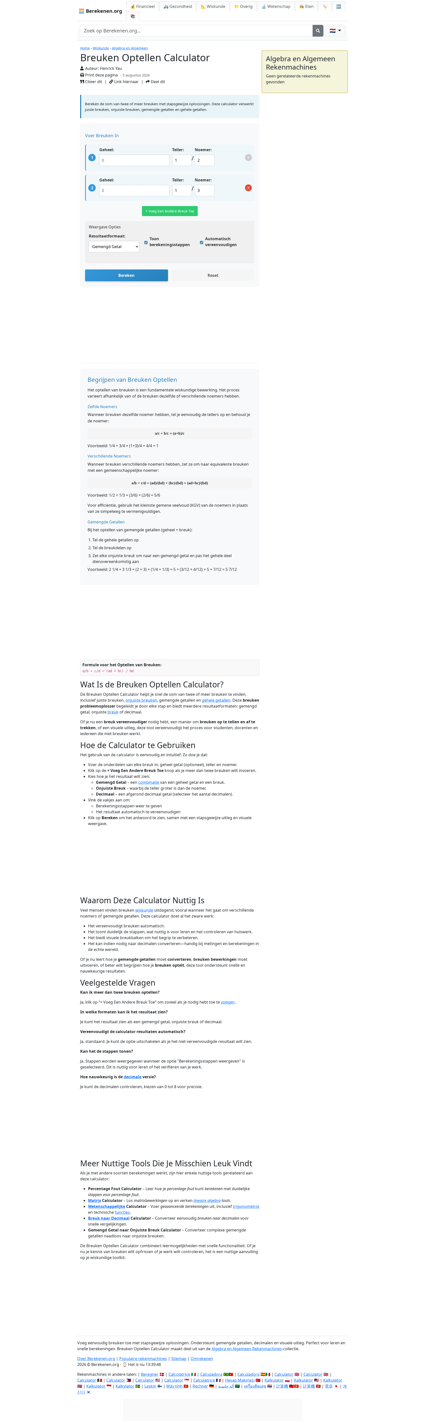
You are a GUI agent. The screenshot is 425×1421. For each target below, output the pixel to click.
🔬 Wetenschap (275, 6)
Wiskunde (101, 48)
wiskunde (144, 910)
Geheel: (106, 149)
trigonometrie (246, 1206)
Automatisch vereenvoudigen (221, 241)
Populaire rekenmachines (143, 1358)
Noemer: (203, 149)
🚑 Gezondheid (178, 6)
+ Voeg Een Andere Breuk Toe (170, 211)
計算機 (282, 1386)
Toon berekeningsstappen (170, 241)
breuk (113, 712)
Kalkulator (274, 1380)
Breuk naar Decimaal (109, 1218)
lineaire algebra (207, 1200)
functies (122, 1212)
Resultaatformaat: (107, 236)
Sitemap (178, 1358)
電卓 (329, 1386)
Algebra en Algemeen (130, 48)
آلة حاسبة (226, 1386)
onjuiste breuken (141, 700)
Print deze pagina (101, 75)
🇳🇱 (333, 30)
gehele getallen (216, 700)
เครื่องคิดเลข (255, 1386)
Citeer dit (93, 81)
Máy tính (174, 1386)
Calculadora (211, 1374)
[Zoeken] (318, 31)
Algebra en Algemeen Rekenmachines (247, 1348)
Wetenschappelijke (106, 1206)
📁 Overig (243, 6)
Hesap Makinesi (240, 1380)
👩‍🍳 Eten (306, 6)
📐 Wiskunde (213, 6)
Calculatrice (204, 1380)
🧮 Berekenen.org (100, 11)
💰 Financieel (142, 6)
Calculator (283, 1374)
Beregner (149, 1374)
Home (85, 48)
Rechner (200, 1386)
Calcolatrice (179, 1374)
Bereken (126, 275)
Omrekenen (202, 1358)
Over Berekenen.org (96, 1358)
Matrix (94, 1200)
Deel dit (157, 81)
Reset (213, 275)
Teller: (178, 149)
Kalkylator (125, 1386)
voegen (228, 1002)
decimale (132, 1077)
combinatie (148, 782)
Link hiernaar (126, 81)
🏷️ (324, 6)
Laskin (150, 1386)
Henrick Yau (111, 68)
